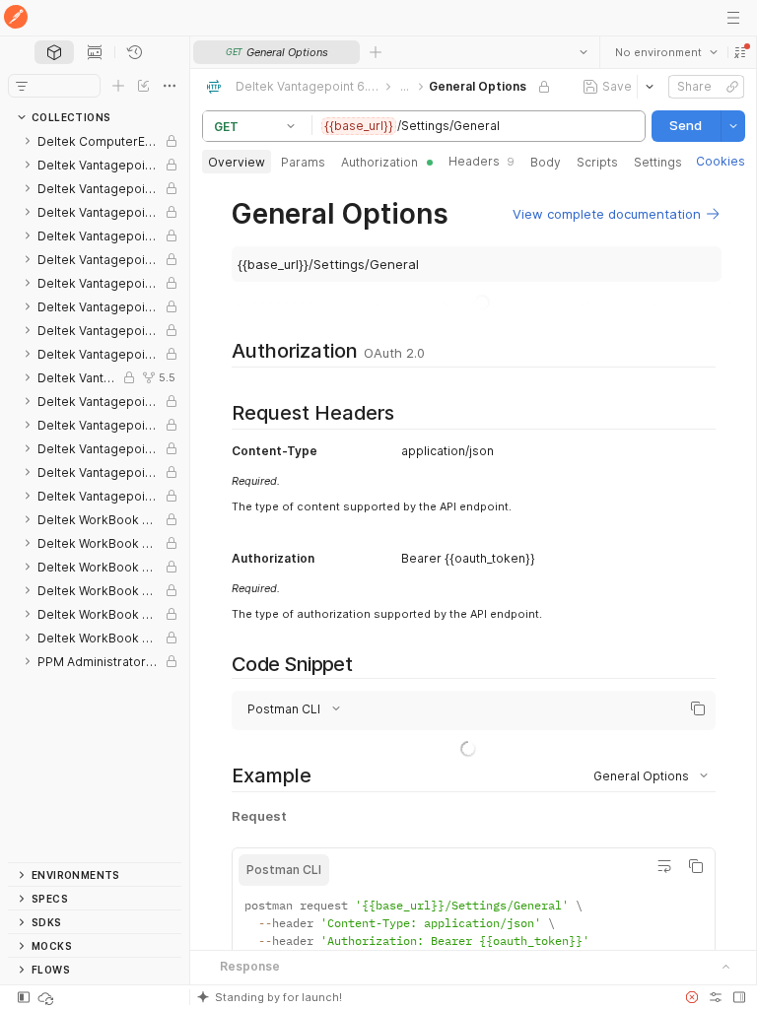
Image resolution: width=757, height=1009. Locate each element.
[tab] (54, 52)
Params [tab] (303, 162)
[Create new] (118, 86)
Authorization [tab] (379, 162)
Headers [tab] (481, 161)
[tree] (94, 495)
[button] (739, 52)
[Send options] (732, 126)
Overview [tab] (236, 162)
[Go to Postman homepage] (16, 18)
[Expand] (27, 141)
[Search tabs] (582, 52)
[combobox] (665, 52)
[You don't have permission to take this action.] (375, 52)
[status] (47, 997)
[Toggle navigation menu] (733, 18)
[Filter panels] (22, 86)
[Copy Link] (731, 87)
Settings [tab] (658, 162)
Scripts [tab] (597, 162)
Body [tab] (545, 162)
